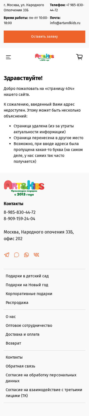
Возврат (13, 343)
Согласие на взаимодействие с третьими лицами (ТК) (44, 392)
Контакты (14, 357)
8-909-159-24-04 (19, 218)
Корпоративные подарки (29, 293)
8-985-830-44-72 (20, 212)
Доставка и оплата (23, 334)
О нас (11, 316)
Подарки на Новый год (27, 285)
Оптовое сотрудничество (29, 325)
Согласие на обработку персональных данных (41, 378)
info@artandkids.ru (65, 23)
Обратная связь (20, 366)
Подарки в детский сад (27, 276)
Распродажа (17, 302)
